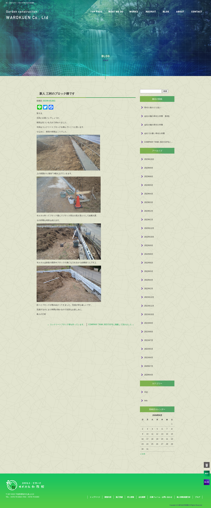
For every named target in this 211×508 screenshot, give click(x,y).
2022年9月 (148, 245)
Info (145, 401)
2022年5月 (148, 271)
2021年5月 (148, 349)
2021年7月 (148, 340)
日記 (146, 392)
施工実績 (133, 11)
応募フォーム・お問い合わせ (196, 11)
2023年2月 (148, 211)
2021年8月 (148, 332)
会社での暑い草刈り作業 (154, 133)
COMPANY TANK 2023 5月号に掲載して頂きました (111, 324)
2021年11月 (149, 306)
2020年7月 (148, 366)
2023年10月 (149, 159)
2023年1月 (148, 220)
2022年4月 (148, 280)
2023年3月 (148, 202)
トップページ (96, 11)
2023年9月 (148, 168)
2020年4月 (148, 375)
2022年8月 (148, 254)
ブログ (165, 11)
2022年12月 (149, 228)
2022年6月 (148, 263)
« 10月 (142, 454)
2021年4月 (148, 357)
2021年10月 (149, 314)
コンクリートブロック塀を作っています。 (66, 324)
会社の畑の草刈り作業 (153, 125)
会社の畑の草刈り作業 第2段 (157, 116)
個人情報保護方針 (183, 497)
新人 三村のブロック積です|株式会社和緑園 (20, 3)
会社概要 (180, 11)
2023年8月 (148, 176)
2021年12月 (149, 297)
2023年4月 (148, 194)
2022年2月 (148, 288)
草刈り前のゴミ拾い (152, 107)
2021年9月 (148, 323)
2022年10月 (149, 237)
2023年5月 (148, 185)
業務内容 (115, 11)
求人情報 (150, 11)
